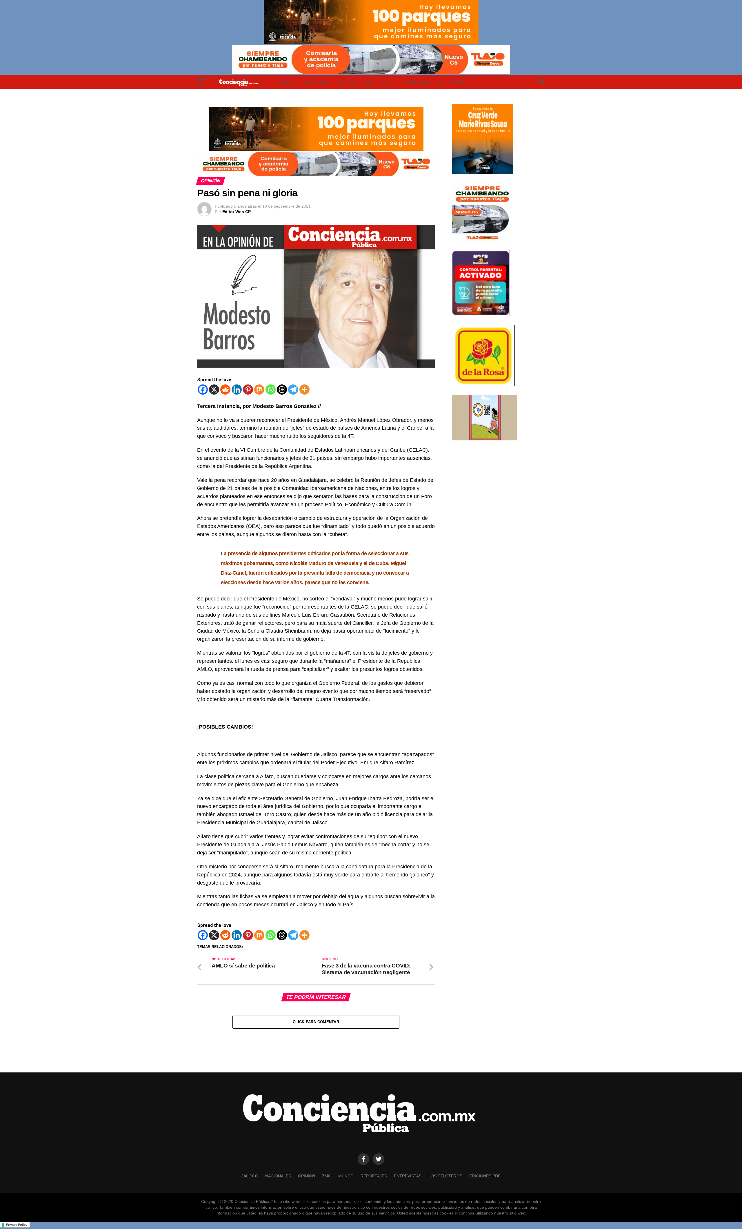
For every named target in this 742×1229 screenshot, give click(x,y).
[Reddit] (225, 389)
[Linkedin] (237, 389)
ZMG (367, 82)
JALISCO (287, 82)
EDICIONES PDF (485, 1176)
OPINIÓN (346, 82)
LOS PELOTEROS (445, 1176)
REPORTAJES (417, 82)
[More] (304, 389)
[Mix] (259, 389)
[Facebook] (203, 389)
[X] (214, 389)
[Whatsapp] (270, 389)
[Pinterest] (248, 389)
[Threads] (282, 389)
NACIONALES (317, 82)
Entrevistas (452, 82)
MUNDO (388, 82)
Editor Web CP (236, 211)
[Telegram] (293, 389)
